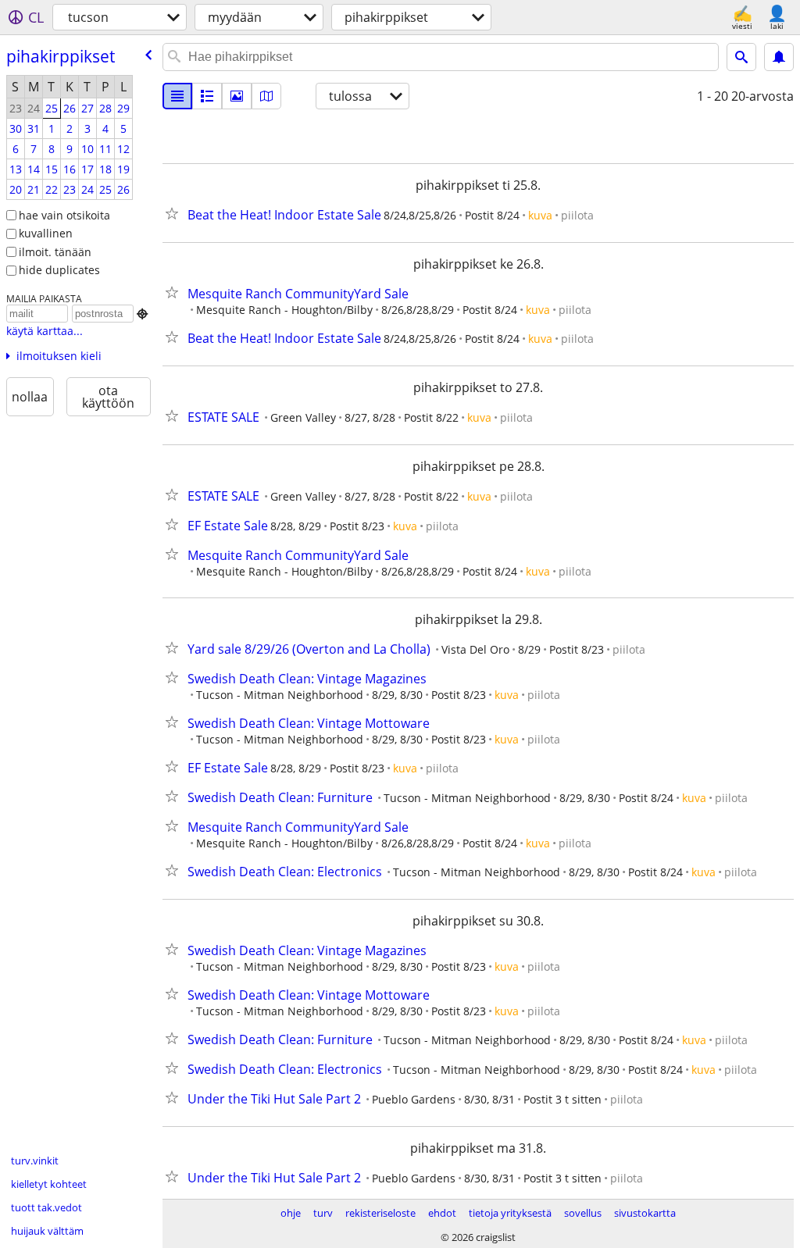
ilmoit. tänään (55, 251)
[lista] (177, 96)
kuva (540, 215)
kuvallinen (46, 233)
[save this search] (779, 57)
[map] (266, 96)
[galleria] (237, 96)
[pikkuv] (207, 96)
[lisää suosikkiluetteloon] (175, 213)
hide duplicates (59, 269)
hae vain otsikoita (64, 215)
